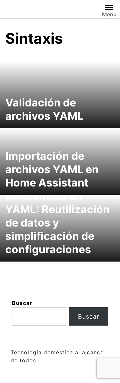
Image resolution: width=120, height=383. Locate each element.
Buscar (22, 303)
